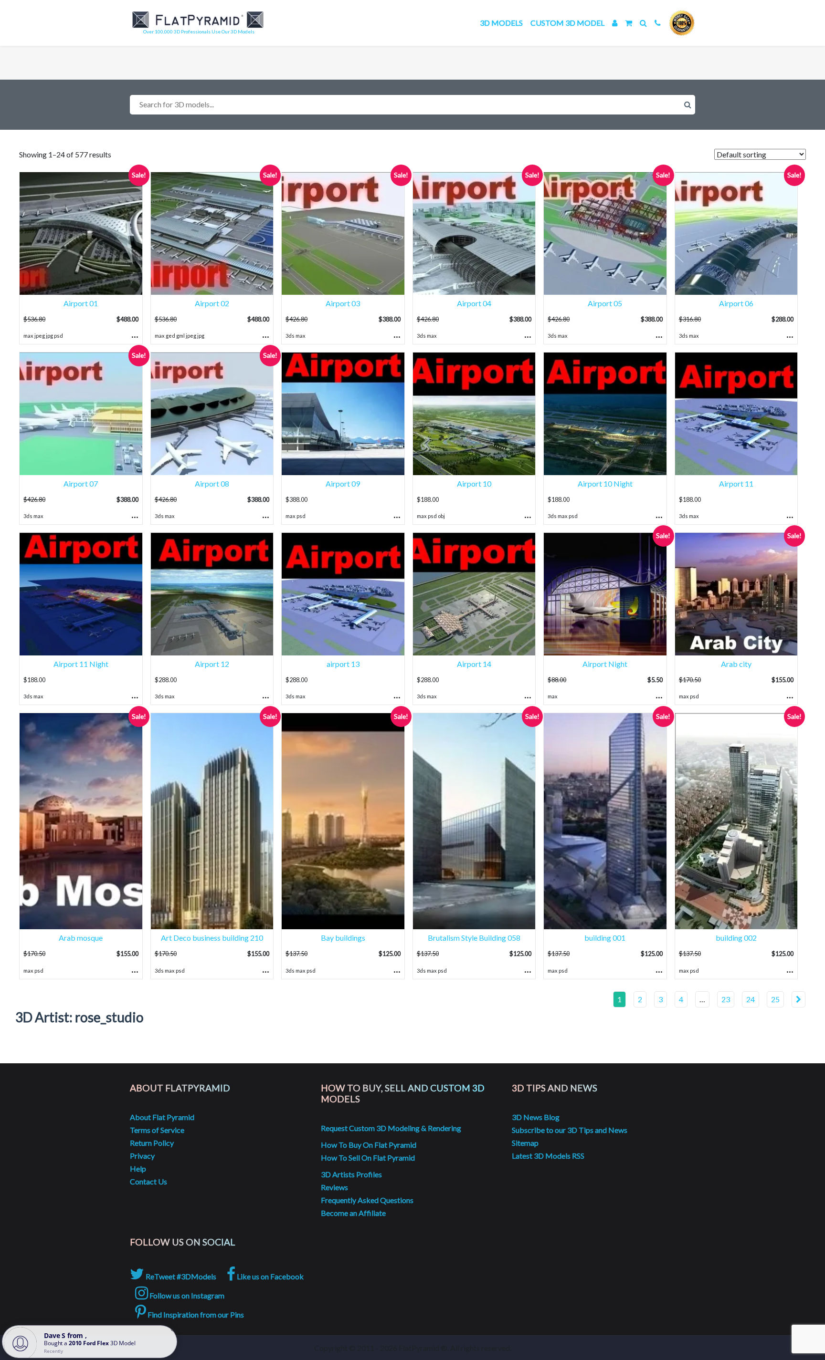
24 (750, 999)
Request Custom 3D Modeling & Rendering (391, 1127)
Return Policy (152, 1142)
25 (775, 999)
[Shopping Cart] (628, 22)
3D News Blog (536, 1116)
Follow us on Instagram (186, 1295)
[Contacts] (658, 22)
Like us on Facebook (269, 1276)
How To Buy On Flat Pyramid (368, 1144)
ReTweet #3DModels (180, 1276)
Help (138, 1168)
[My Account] (614, 22)
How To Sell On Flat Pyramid (368, 1157)
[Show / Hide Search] (643, 22)
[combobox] (412, 104)
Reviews (334, 1187)
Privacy (142, 1155)
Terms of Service (157, 1129)
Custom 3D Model (567, 22)
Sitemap (525, 1142)
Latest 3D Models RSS (548, 1155)
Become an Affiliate (353, 1212)
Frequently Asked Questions (367, 1199)
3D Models (501, 22)
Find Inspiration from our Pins (195, 1314)
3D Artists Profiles (351, 1174)
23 (725, 999)
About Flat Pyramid (162, 1116)
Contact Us (148, 1181)
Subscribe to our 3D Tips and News (569, 1129)
